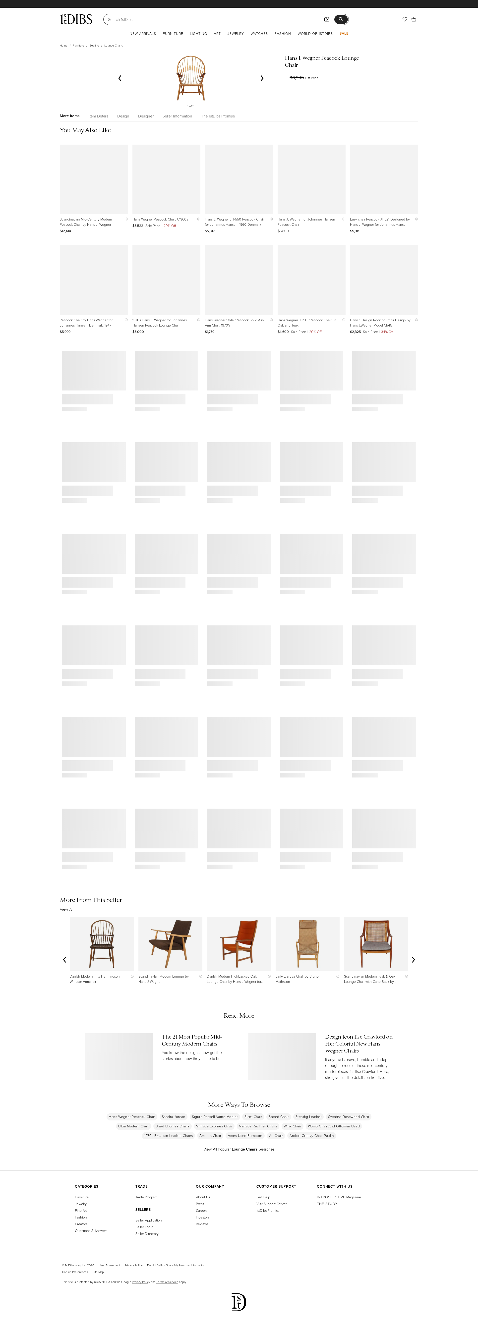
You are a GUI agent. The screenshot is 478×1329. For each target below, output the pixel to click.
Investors (202, 1217)
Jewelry (236, 33)
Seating (94, 45)
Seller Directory (147, 1233)
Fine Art (81, 1210)
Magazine (339, 1197)
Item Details (98, 116)
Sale (344, 33)
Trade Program (146, 1197)
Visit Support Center (271, 1203)
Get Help (263, 1197)
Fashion (283, 33)
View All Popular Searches (239, 1149)
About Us (203, 1197)
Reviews (202, 1223)
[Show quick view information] (125, 219)
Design (123, 116)
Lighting (198, 33)
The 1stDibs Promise (218, 116)
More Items (70, 116)
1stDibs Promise (268, 1210)
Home (63, 45)
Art (217, 33)
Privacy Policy (133, 1265)
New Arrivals (143, 33)
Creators (81, 1223)
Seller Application (148, 1220)
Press (200, 1203)
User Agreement (109, 1265)
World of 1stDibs (315, 33)
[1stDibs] (76, 19)
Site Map (98, 1272)
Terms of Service (167, 1282)
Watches (259, 33)
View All (66, 909)
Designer (146, 116)
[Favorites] (405, 19)
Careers (201, 1210)
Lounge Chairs (113, 45)
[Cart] (414, 19)
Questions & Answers (91, 1230)
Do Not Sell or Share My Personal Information (176, 1265)
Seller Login (144, 1226)
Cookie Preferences (75, 1272)
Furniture (173, 33)
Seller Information (177, 116)
